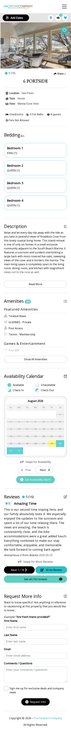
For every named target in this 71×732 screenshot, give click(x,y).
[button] (4, 45)
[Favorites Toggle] (65, 18)
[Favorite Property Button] (64, 30)
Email (7, 649)
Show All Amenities (35, 359)
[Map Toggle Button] (51, 18)
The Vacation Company (47, 718)
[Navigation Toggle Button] (64, 6)
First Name (11, 621)
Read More (35, 284)
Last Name (10, 635)
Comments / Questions (18, 663)
